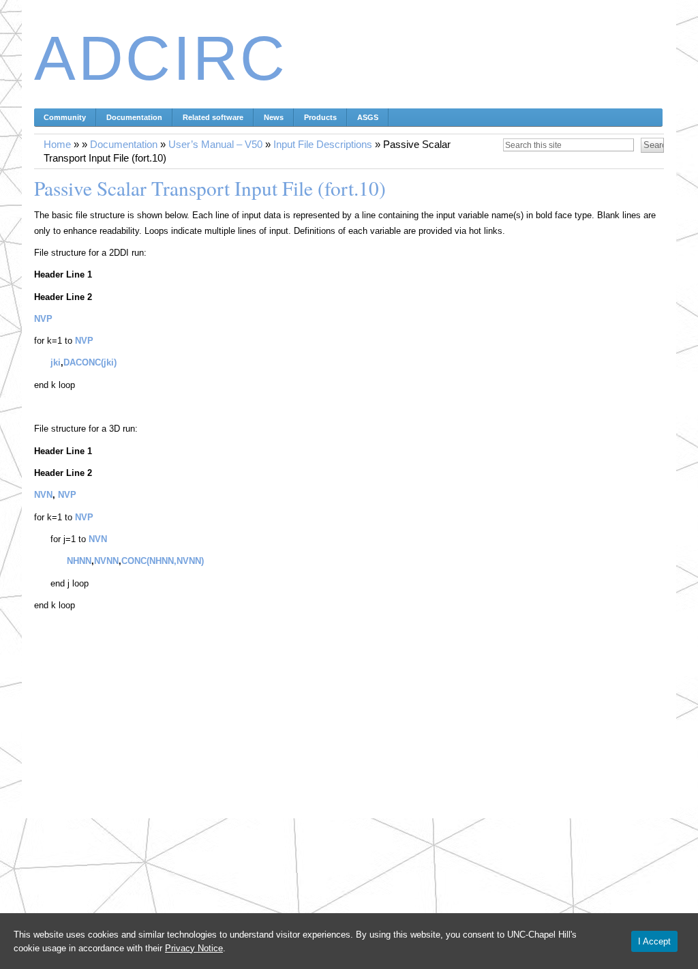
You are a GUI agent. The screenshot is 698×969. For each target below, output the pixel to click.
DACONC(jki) (90, 362)
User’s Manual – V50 (215, 144)
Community (65, 117)
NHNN (79, 561)
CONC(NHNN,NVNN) (162, 561)
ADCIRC (161, 58)
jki (55, 362)
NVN (43, 495)
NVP (43, 319)
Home (57, 144)
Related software (213, 117)
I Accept (654, 941)
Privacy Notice (194, 948)
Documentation (134, 117)
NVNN (106, 561)
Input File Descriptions (322, 144)
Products (320, 117)
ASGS (367, 117)
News (274, 117)
